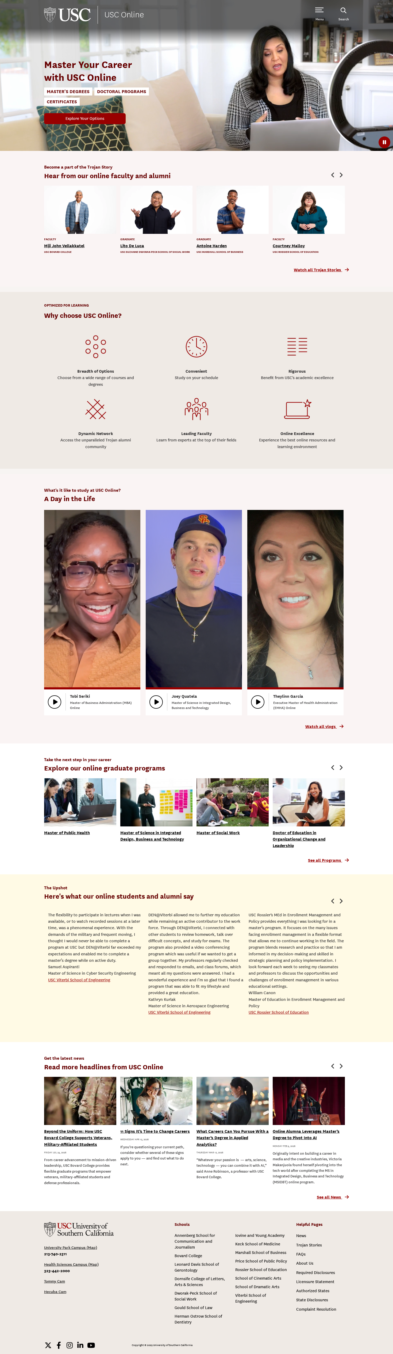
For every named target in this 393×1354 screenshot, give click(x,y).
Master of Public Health (67, 832)
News (301, 1235)
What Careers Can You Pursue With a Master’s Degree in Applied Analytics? (232, 1138)
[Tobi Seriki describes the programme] (54, 702)
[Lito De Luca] (156, 210)
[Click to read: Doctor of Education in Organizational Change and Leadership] (309, 802)
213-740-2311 (55, 1254)
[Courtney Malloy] (309, 210)
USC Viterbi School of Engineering (79, 980)
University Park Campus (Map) (70, 1247)
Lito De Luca (132, 245)
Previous (333, 175)
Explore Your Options (85, 118)
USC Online (124, 14)
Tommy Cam (54, 1281)
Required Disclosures (315, 1272)
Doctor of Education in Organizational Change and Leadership (299, 839)
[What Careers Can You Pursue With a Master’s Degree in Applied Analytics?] (232, 1101)
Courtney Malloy (289, 245)
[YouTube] (91, 1345)
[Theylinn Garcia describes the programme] (257, 702)
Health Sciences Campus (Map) (71, 1264)
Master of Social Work (218, 832)
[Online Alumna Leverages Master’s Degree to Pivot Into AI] (309, 1101)
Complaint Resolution (316, 1309)
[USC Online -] (79, 1229)
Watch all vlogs (321, 726)
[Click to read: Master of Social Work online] (232, 802)
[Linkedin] (80, 1345)
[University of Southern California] (67, 14)
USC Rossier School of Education (279, 1012)
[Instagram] (70, 1345)
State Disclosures (312, 1300)
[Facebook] (59, 1345)
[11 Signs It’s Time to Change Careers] (156, 1101)
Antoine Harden (211, 245)
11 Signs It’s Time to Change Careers (155, 1131)
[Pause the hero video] (384, 142)
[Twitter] (48, 1345)
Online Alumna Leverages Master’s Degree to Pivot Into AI (306, 1134)
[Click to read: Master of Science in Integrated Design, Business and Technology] (156, 802)
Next (341, 175)
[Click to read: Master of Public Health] (80, 802)
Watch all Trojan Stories (318, 270)
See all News (329, 1197)
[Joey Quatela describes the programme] (156, 702)
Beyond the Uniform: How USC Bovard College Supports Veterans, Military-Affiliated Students (78, 1138)
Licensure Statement (315, 1281)
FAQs (301, 1254)
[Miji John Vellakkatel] (80, 210)
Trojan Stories (309, 1245)
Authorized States (312, 1290)
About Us (304, 1263)
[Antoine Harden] (232, 210)
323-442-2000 (57, 1270)
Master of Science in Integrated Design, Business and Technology (152, 836)
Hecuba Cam (55, 1292)
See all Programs (325, 860)
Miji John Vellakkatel (64, 245)
